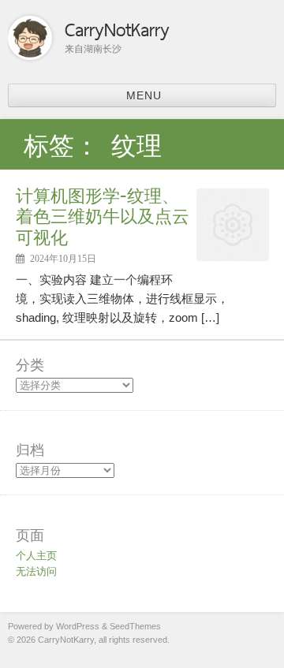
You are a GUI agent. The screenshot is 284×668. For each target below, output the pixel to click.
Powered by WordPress (53, 626)
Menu (144, 95)
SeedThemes (135, 626)
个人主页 (36, 556)
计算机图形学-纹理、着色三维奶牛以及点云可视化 (102, 216)
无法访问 (36, 571)
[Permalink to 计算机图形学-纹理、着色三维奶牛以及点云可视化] (232, 256)
